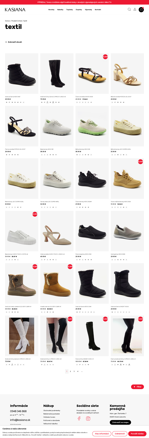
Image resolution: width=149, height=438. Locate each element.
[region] (74, 432)
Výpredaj (88, 10)
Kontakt (98, 10)
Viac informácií (102, 434)
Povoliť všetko (137, 434)
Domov (7, 21)
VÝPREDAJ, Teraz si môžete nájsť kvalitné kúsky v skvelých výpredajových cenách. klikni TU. (74, 2)
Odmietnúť (120, 434)
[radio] (6, 102)
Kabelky (60, 10)
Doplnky (79, 10)
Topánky (69, 10)
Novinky (51, 10)
